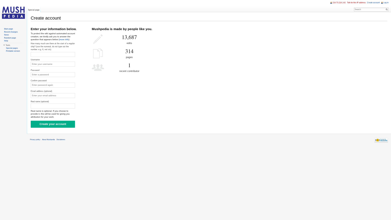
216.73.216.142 (339, 3)
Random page (10, 38)
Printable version (13, 51)
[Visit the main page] (13, 12)
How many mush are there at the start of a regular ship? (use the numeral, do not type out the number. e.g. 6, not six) (53, 46)
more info (64, 39)
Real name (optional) (40, 102)
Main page (8, 29)
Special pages (12, 48)
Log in (386, 3)
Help (6, 41)
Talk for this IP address (356, 3)
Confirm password (39, 81)
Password (35, 70)
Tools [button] (8, 45)
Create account (373, 3)
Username (35, 60)
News (6, 35)
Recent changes (11, 32)
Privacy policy (35, 139)
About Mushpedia (48, 139)
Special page (33, 10)
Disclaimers (61, 139)
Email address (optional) (41, 91)
